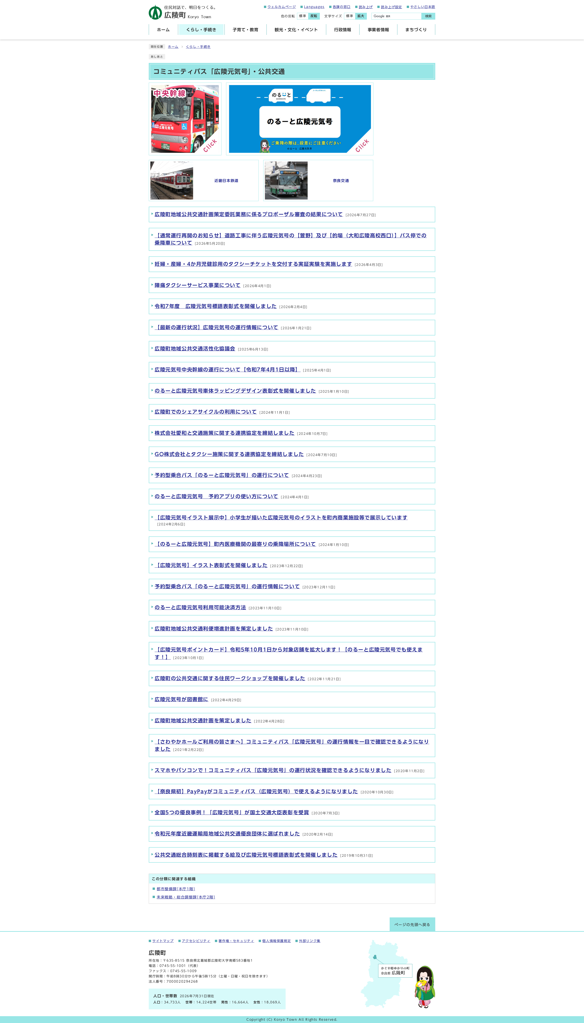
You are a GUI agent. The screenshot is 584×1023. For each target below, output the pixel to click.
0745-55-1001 (172, 965)
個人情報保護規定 (276, 941)
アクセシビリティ (196, 941)
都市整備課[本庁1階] (176, 889)
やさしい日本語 (422, 6)
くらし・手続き (198, 46)
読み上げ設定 (391, 7)
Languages (314, 6)
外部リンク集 (310, 941)
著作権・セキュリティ (236, 941)
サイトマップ (163, 941)
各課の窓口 (342, 6)
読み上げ (366, 7)
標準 (302, 16)
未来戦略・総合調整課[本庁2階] (186, 897)
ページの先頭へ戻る (412, 925)
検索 (428, 16)
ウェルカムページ (282, 6)
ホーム (173, 46)
